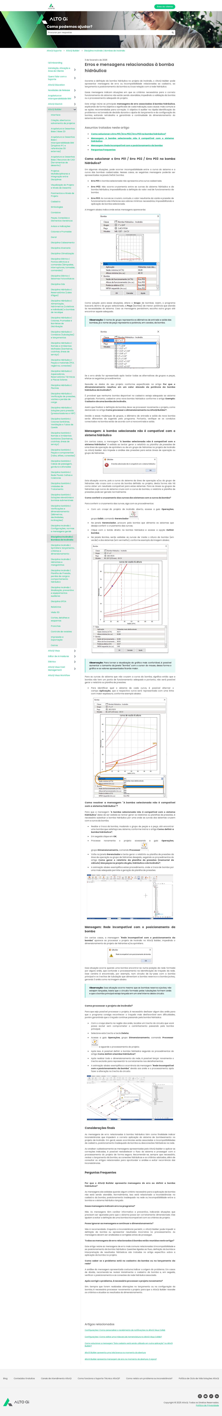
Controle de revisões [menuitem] (61, 631)
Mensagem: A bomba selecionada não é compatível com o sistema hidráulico (132, 140)
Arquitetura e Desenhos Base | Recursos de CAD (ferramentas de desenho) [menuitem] (63, 161)
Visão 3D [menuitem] (55, 612)
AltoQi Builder (73, 50)
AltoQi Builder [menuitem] (55, 109)
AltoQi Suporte (54, 50)
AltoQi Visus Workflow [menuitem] (59, 675)
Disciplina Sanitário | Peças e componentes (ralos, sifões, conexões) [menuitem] (63, 452)
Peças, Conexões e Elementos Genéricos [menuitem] (62, 219)
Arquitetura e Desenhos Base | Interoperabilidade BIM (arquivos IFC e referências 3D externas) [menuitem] (63, 144)
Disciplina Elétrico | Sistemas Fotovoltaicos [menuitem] (62, 277)
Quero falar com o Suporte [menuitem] (57, 78)
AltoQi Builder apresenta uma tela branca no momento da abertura (115, 1352)
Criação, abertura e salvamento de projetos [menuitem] (63, 122)
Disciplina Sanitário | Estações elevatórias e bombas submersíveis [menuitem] (62, 497)
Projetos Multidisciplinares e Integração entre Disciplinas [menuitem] (60, 175)
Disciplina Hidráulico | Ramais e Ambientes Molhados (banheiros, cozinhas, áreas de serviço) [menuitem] (62, 349)
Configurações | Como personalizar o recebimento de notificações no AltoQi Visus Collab (125, 1330)
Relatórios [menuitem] (56, 606)
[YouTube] (205, 1396)
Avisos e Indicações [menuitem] (60, 226)
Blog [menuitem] (5, 1378)
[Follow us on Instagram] (200, 1396)
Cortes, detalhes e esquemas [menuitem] (60, 619)
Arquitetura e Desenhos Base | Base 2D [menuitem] (63, 130)
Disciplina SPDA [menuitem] (58, 601)
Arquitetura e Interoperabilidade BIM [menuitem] (59, 97)
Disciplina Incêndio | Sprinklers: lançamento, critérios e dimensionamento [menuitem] (63, 549)
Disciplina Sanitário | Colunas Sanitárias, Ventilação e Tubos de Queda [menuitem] (62, 423)
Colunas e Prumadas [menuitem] (61, 231)
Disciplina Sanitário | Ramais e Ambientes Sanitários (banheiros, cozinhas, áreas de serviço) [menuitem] (62, 438)
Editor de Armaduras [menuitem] (58, 656)
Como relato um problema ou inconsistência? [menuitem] (149, 1378)
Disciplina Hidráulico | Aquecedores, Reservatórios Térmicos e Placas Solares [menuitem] (63, 375)
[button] (75, 68)
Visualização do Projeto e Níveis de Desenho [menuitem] (62, 186)
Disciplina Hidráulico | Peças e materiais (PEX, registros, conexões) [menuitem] (62, 362)
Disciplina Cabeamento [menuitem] (63, 242)
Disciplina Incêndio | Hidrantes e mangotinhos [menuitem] (61, 562)
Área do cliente (165, 6)
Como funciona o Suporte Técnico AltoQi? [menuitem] (99, 1378)
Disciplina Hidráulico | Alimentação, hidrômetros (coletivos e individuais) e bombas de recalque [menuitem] (63, 306)
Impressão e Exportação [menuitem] (57, 638)
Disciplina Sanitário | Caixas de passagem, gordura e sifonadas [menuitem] (61, 464)
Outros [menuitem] (54, 645)
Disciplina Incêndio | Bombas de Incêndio (104, 50)
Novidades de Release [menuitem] (59, 90)
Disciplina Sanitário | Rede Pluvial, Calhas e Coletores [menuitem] (61, 475)
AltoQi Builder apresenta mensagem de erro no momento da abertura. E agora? (121, 1359)
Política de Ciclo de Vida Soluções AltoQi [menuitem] (199, 1378)
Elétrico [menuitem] (52, 661)
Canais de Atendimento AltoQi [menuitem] (56, 1378)
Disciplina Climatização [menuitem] (62, 253)
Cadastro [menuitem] (55, 201)
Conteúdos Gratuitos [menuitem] (24, 1378)
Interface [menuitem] (55, 114)
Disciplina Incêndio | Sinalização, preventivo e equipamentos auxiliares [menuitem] (62, 591)
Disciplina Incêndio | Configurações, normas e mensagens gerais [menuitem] (62, 528)
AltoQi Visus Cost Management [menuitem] (56, 668)
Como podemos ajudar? (69, 26)
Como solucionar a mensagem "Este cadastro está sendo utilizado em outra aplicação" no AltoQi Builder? (129, 1344)
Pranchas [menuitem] (56, 626)
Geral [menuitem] (54, 237)
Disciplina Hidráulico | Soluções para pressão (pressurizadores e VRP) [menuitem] (63, 410)
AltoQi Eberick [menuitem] (55, 103)
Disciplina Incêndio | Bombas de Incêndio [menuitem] (62, 538)
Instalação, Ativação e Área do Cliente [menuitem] (59, 69)
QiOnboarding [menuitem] (55, 62)
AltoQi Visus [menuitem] (54, 650)
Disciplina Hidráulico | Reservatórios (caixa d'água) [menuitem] (61, 292)
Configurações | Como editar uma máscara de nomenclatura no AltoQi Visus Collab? (123, 1336)
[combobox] (108, 32)
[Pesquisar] (172, 32)
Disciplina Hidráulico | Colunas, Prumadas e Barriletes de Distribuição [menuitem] (61, 322)
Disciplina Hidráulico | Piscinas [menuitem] (61, 387)
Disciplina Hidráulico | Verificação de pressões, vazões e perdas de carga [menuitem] (63, 398)
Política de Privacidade (207, 1405)
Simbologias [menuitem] (57, 206)
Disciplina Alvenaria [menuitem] (60, 247)
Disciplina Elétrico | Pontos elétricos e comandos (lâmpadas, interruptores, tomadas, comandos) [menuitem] (63, 264)
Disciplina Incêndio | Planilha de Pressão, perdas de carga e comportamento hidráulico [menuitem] (61, 576)
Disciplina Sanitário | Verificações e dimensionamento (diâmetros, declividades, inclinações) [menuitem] (61, 513)
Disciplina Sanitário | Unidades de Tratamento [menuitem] (61, 486)
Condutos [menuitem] (56, 212)
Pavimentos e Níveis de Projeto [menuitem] (62, 195)
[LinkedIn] (217, 1396)
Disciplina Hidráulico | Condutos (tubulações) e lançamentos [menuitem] (62, 334)
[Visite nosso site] (211, 1396)
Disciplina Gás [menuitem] (58, 284)
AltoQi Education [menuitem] (56, 84)
